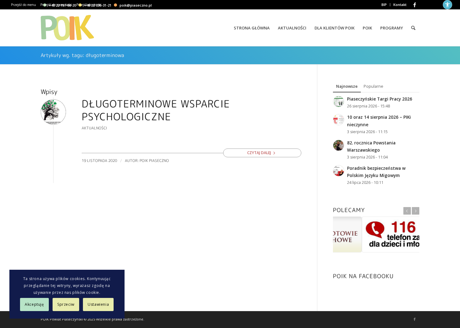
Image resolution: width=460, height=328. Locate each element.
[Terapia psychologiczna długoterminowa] (53, 112)
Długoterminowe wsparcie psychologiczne (156, 110)
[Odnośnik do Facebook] (414, 4)
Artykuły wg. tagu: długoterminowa (82, 55)
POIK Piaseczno (154, 160)
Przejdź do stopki (88, 5)
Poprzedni (407, 211)
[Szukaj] (413, 27)
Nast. (415, 211)
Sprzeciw (65, 304)
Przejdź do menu (23, 5)
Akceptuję (34, 304)
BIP (384, 4)
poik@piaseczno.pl (136, 5)
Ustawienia (98, 304)
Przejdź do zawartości (56, 5)
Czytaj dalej (259, 152)
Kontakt (399, 4)
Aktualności (94, 128)
